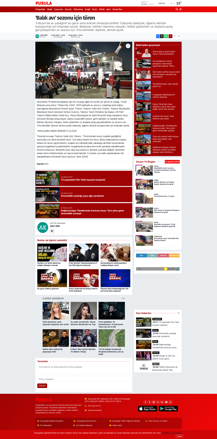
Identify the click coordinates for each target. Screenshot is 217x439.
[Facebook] (145, 402)
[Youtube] (166, 402)
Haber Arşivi (117, 425)
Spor (108, 9)
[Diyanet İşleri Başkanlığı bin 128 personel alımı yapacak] (115, 278)
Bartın (155, 330)
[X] (149, 402)
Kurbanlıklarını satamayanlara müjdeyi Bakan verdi (113, 264)
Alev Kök (55, 226)
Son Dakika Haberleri (84, 425)
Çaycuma (58, 9)
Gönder (42, 385)
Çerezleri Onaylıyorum (172, 433)
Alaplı (49, 9)
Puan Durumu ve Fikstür (157, 421)
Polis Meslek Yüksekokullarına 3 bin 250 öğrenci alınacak (83, 264)
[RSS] (170, 402)
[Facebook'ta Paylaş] (157, 36)
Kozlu (94, 9)
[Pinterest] (154, 402)
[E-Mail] (52, 231)
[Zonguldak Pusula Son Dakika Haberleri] (43, 3)
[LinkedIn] (162, 402)
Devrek (68, 9)
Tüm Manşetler (46, 425)
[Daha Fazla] (170, 36)
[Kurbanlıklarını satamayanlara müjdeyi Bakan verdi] (115, 252)
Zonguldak (40, 9)
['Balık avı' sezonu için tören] (83, 70)
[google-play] (168, 408)
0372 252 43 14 (94, 406)
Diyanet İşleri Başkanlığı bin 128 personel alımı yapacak (114, 289)
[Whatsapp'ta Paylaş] (166, 36)
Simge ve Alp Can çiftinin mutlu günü (163, 357)
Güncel (155, 364)
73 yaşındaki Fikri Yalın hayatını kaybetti (165, 323)
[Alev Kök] (42, 227)
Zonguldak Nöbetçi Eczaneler (52, 421)
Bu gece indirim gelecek (48, 288)
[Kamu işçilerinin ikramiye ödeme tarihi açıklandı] (84, 278)
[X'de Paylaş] (162, 36)
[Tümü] (179, 313)
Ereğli (87, 9)
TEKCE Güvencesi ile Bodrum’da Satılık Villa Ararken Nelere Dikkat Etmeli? (165, 368)
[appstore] (147, 408)
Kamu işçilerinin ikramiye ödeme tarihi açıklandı (83, 289)
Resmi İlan (117, 9)
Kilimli (101, 9)
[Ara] (177, 9)
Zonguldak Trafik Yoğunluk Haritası (126, 421)
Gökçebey (78, 9)
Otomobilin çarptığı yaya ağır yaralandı (164, 334)
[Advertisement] (158, 291)
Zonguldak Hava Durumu (86, 421)
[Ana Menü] (180, 9)
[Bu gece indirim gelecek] (52, 278)
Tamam (179, 436)
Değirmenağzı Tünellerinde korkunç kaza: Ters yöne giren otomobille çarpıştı (164, 346)
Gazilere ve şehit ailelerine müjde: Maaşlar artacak (49, 264)
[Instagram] (158, 402)
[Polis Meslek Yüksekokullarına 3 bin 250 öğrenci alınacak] (84, 252)
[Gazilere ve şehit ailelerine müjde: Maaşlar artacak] (52, 252)
